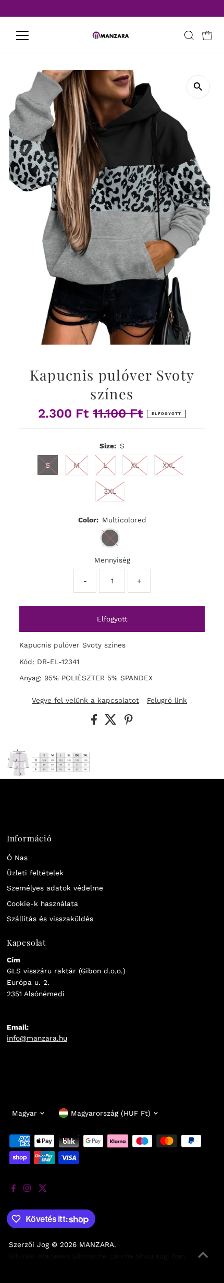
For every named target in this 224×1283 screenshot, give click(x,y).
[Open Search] (189, 35)
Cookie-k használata (42, 903)
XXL (169, 465)
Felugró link (167, 700)
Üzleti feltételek (35, 873)
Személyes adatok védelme (55, 888)
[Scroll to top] (203, 1262)
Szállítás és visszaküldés (50, 918)
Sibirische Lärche (102, 1256)
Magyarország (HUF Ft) (111, 1113)
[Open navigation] (33, 35)
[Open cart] (207, 35)
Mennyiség (112, 560)
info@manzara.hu (37, 1038)
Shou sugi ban (160, 1256)
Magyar (24, 1113)
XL (135, 465)
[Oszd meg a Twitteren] (112, 722)
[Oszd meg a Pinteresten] (129, 722)
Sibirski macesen (39, 1256)
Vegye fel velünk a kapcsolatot (85, 700)
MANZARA (96, 1244)
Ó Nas (17, 857)
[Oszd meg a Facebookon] (95, 722)
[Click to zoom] (198, 87)
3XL (110, 491)
